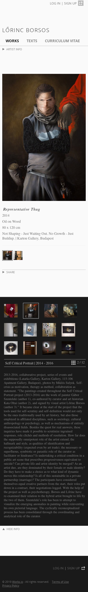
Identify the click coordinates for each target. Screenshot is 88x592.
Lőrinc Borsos (26, 30)
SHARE (10, 272)
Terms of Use (60, 581)
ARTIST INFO (14, 49)
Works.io (17, 581)
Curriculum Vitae (62, 40)
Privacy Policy (10, 585)
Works (12, 40)
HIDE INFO (13, 529)
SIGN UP (70, 3)
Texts (32, 40)
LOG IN (55, 3)
